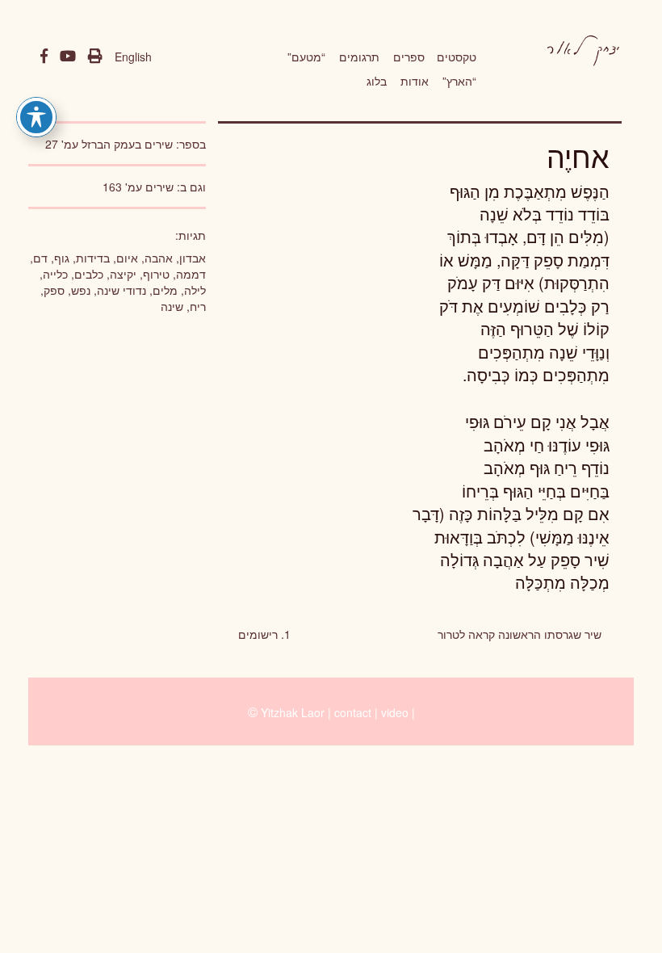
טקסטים (456, 56)
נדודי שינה (121, 290)
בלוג (377, 81)
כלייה (55, 274)
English (133, 56)
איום (127, 258)
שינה (172, 306)
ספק (54, 290)
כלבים (88, 274)
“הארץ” (459, 81)
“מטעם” (306, 56)
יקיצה (123, 274)
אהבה (159, 258)
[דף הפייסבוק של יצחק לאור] (44, 56)
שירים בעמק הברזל (127, 144)
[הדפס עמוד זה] (95, 56)
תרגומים (359, 56)
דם (40, 258)
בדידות (93, 258)
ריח (198, 306)
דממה (191, 274)
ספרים (409, 56)
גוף (61, 258)
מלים (165, 290)
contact (352, 712)
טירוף (156, 274)
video (395, 712)
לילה (195, 290)
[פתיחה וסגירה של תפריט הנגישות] (36, 117)
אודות (414, 81)
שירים (159, 186)
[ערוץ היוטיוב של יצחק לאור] (68, 56)
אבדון (192, 258)
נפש (80, 290)
